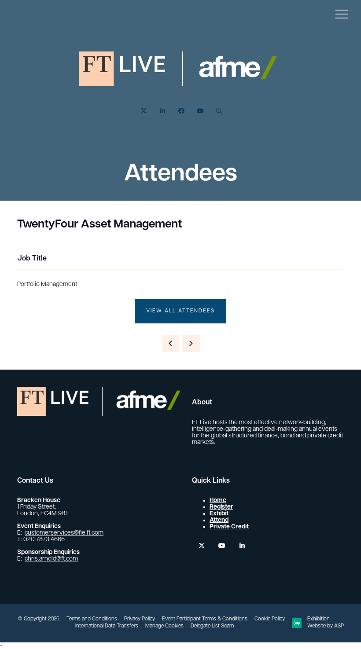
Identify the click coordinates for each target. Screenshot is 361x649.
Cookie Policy (269, 619)
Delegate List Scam (212, 626)
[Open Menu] (342, 14)
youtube (221, 545)
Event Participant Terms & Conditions (204, 619)
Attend (219, 520)
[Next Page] (191, 343)
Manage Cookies (164, 626)
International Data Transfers (106, 626)
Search (219, 111)
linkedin (241, 545)
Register (221, 507)
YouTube (200, 111)
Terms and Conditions (91, 619)
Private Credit (229, 527)
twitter (201, 545)
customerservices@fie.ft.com (64, 533)
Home (218, 500)
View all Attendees (180, 311)
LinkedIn (162, 111)
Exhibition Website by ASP (325, 622)
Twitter (143, 111)
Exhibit (219, 513)
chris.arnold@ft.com (51, 559)
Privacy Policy (139, 619)
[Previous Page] (170, 343)
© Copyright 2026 (38, 619)
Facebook (181, 111)
